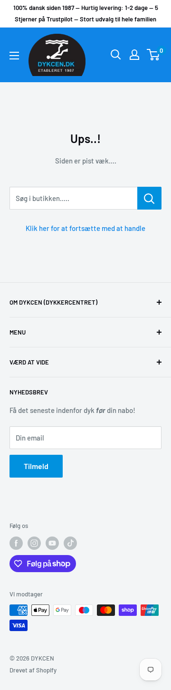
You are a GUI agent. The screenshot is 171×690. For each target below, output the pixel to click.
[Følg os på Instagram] (34, 543)
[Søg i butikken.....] (149, 198)
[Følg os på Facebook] (16, 543)
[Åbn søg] (116, 54)
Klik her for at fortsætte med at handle (85, 228)
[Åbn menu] (14, 55)
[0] (154, 54)
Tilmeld (36, 465)
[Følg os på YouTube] (52, 543)
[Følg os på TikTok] (70, 543)
